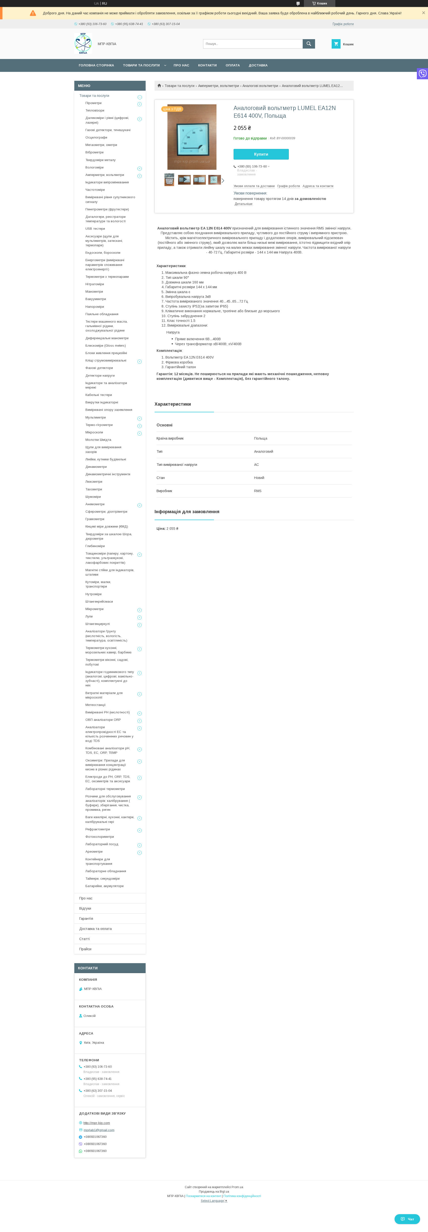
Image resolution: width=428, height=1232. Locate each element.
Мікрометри (94, 609)
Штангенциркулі (97, 624)
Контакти (207, 65)
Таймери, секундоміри (102, 878)
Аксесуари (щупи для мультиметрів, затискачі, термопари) (104, 240)
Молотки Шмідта (98, 440)
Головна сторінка (96, 65)
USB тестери (95, 228)
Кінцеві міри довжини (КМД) (106, 526)
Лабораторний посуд (101, 844)
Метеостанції (95, 705)
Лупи (89, 616)
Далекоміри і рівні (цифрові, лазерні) (107, 120)
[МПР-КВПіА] (83, 53)
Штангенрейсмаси (99, 601)
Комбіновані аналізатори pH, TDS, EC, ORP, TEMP (107, 750)
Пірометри (93, 103)
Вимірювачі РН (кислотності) (107, 712)
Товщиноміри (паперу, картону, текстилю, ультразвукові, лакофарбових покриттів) (109, 558)
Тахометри (93, 489)
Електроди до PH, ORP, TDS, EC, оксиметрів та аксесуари (107, 779)
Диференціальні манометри (107, 338)
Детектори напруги (100, 375)
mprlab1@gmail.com (99, 1130)
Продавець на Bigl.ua (214, 1191)
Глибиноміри (95, 546)
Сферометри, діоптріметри (106, 511)
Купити (261, 154)
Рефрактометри (97, 829)
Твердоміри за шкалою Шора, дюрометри (108, 536)
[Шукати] (309, 44)
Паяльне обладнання (101, 314)
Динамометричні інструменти (107, 474)
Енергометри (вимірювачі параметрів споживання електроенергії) (104, 264)
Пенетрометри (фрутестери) (107, 209)
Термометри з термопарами (107, 277)
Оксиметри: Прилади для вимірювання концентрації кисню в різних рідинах (105, 764)
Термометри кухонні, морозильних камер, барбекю (108, 650)
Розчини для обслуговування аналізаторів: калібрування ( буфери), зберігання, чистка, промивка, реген (108, 803)
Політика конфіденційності (242, 1196)
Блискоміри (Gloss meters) (105, 345)
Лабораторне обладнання (105, 871)
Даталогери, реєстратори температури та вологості (105, 219)
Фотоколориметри (99, 837)
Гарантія (86, 919)
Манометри (94, 291)
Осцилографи (96, 137)
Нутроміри (93, 594)
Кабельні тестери (98, 395)
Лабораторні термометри (105, 789)
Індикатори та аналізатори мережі (106, 385)
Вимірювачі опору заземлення (108, 410)
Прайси (85, 949)
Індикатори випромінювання (107, 182)
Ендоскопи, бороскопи (102, 252)
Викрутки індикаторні (101, 402)
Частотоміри (95, 190)
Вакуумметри (95, 299)
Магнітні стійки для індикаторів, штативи (109, 572)
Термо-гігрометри (99, 425)
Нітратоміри (94, 284)
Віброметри (94, 152)
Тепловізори (94, 110)
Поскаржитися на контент (203, 1196)
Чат (411, 1219)
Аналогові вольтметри (260, 86)
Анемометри (95, 504)
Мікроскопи (94, 432)
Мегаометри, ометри (101, 145)
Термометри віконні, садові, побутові (106, 662)
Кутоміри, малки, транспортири (98, 584)
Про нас (181, 65)
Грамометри (94, 519)
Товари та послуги (141, 65)
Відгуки (85, 908)
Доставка (258, 65)
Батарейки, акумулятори (104, 886)
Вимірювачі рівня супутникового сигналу (110, 199)
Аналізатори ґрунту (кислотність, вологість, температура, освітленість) (106, 635)
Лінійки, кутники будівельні (105, 459)
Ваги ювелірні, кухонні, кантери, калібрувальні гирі (109, 819)
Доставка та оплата (95, 929)
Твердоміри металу (100, 160)
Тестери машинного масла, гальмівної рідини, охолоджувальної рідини (106, 326)
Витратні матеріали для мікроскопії (104, 695)
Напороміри (94, 306)
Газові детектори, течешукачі (108, 130)
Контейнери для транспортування (98, 861)
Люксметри (93, 481)
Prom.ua (237, 1187)
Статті (84, 939)
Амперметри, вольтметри (218, 86)
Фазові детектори (99, 368)
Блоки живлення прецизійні (106, 353)
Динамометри (96, 467)
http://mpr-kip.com (96, 1123)
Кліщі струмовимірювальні (105, 360)
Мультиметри (95, 417)
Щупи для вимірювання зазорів (103, 449)
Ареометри (94, 851)
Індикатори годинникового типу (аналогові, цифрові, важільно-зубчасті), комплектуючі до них (109, 678)
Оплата (233, 65)
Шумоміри (93, 497)
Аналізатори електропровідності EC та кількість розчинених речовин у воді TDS (109, 734)
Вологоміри (94, 167)
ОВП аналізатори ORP (103, 720)
